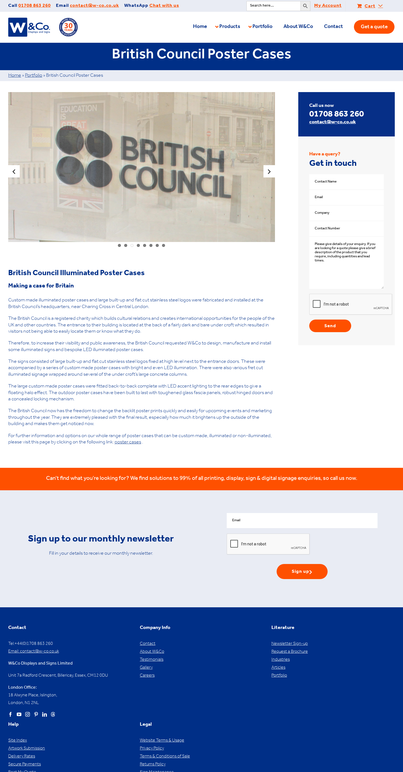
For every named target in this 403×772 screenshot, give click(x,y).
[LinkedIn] (44, 714)
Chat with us (164, 6)
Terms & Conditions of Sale (165, 756)
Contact (147, 644)
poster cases (128, 442)
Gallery (146, 668)
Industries (280, 660)
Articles (278, 668)
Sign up (300, 572)
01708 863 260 (34, 6)
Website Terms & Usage (162, 741)
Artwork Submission (26, 749)
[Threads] (53, 714)
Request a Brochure (289, 652)
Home (14, 75)
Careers (147, 676)
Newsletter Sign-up (289, 644)
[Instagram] (27, 714)
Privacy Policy (152, 749)
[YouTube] (19, 714)
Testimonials (151, 660)
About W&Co (152, 652)
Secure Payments (24, 764)
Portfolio (33, 75)
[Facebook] (10, 714)
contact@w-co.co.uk (94, 6)
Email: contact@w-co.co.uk (33, 651)
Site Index (17, 741)
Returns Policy (153, 764)
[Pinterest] (36, 714)
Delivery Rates (21, 756)
